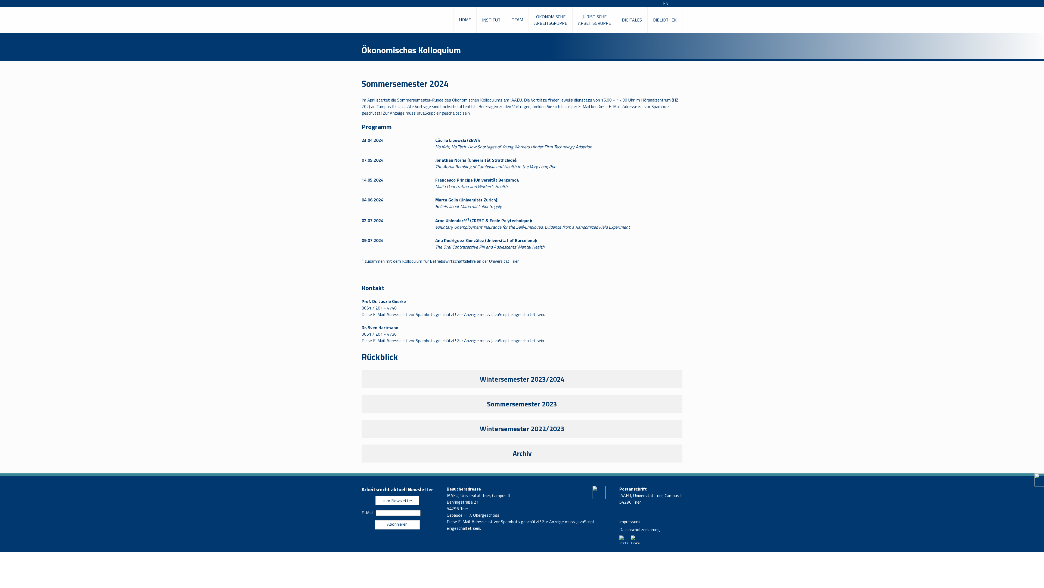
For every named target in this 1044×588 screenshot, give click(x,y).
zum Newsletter (397, 500)
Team (517, 19)
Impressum (629, 521)
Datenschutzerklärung (639, 529)
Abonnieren (397, 524)
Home (465, 19)
